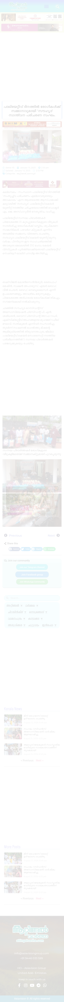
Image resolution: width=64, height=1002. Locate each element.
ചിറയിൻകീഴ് (15, 611)
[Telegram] (38, 985)
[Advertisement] (32, 66)
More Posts (12, 847)
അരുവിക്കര (15, 624)
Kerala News (13, 709)
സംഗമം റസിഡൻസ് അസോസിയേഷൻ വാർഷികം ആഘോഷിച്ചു (39, 731)
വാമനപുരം (15, 618)
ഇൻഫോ (47, 624)
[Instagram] (26, 985)
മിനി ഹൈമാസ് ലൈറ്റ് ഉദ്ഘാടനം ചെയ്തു (36, 717)
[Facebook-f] (19, 985)
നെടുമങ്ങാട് (36, 611)
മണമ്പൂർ (31, 173)
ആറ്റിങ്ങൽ (21, 173)
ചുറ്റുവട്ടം (33, 624)
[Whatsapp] (45, 985)
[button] (46, 6)
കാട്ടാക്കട (33, 618)
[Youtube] (32, 985)
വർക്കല (30, 605)
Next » (39, 760)
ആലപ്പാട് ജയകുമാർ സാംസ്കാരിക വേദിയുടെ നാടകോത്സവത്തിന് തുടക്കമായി (42, 747)
